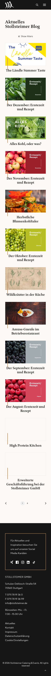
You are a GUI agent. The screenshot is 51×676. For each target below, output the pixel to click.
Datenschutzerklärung (17, 636)
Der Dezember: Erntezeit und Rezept (25, 107)
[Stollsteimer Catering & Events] (10, 4)
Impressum (11, 632)
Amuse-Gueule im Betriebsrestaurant (25, 331)
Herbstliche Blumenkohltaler (26, 219)
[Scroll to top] (45, 670)
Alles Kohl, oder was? (25, 144)
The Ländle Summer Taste (25, 70)
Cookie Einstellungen (16, 640)
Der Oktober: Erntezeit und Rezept (25, 258)
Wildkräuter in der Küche (25, 294)
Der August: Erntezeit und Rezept (25, 408)
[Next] (44, 504)
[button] (44, 5)
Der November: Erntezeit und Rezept (25, 180)
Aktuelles (10, 623)
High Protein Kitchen (25, 445)
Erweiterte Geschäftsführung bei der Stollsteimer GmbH (25, 484)
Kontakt (9, 627)
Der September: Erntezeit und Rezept (25, 370)
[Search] (35, 5)
